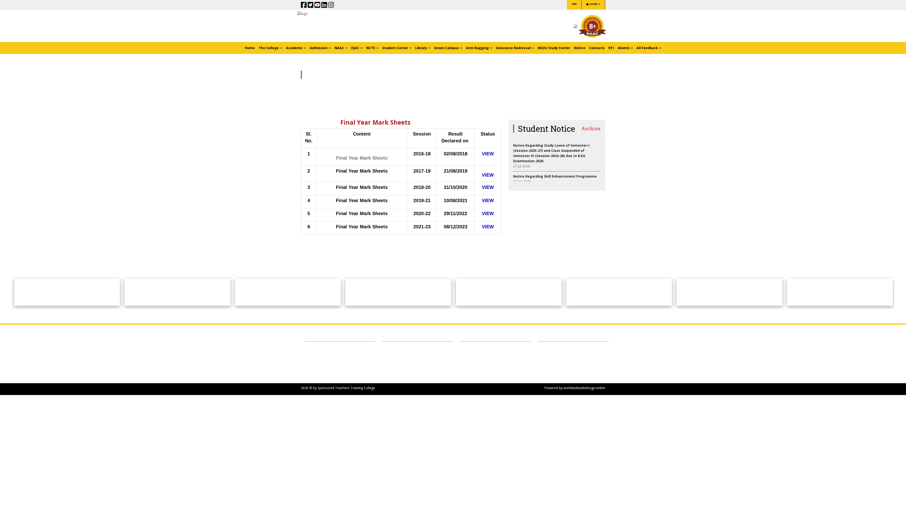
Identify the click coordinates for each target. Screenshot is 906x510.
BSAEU (313, 347)
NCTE (312, 359)
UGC (311, 371)
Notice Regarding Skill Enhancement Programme (555, 176)
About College (393, 347)
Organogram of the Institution (406, 353)
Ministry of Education (324, 365)
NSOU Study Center (554, 48)
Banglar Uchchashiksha (326, 377)
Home (250, 48)
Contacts (597, 48)
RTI (611, 48)
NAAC (313, 353)
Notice (579, 48)
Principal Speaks (394, 359)
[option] (67, 292)
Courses (388, 365)
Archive (590, 128)
